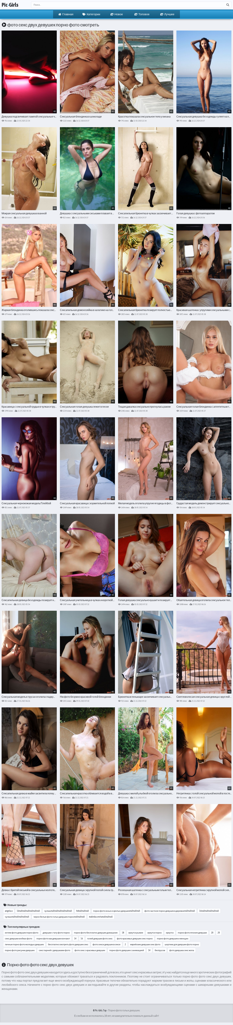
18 (123, 932)
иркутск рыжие (135, 932)
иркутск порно (154, 932)
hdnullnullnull (82, 911)
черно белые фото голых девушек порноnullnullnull (59, 916)
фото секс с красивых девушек (89, 950)
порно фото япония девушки (192, 932)
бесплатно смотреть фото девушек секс (68, 944)
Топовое (143, 14)
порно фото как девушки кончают (53, 938)
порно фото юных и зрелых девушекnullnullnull (116, 911)
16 (82, 938)
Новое (118, 14)
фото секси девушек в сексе (106, 944)
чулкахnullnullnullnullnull (17, 916)
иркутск (170, 932)
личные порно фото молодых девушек (24, 944)
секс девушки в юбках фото (18, 938)
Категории (93, 14)
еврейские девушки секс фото (145, 944)
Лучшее (169, 14)
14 (75, 938)
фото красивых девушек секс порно (135, 938)
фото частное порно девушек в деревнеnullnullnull (169, 911)
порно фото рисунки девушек (20, 950)
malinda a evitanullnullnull (101, 916)
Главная (67, 14)
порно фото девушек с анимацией (126, 950)
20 (212, 932)
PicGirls (10, 5)
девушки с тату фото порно (56, 932)
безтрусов (160, 950)
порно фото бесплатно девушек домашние (96, 932)
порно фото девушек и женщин (172, 938)
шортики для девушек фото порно (182, 944)
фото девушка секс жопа (181, 950)
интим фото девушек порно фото (21, 932)
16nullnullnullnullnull (209, 911)
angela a (9, 911)
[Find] (227, 5)
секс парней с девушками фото (54, 950)
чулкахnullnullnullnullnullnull (58, 911)
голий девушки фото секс (100, 938)
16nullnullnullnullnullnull (28, 911)
